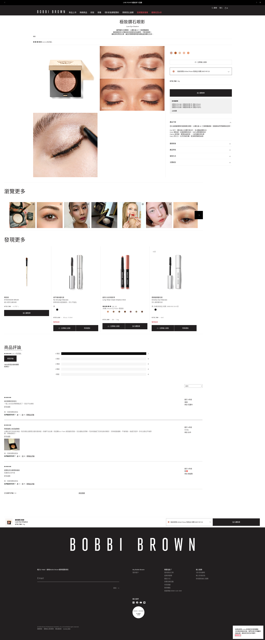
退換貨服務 (168, 575)
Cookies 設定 (66, 629)
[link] (226, 8)
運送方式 (167, 578)
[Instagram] (133, 602)
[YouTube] (141, 602)
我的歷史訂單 (169, 572)
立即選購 (174, 111)
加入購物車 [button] (201, 93)
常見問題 (167, 585)
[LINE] (144, 602)
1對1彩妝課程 (200, 572)
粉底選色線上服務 (202, 578)
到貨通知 (87, 328)
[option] (171, 53)
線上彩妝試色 (200, 575)
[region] (248, 632)
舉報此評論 (30, 415)
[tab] (13, 347)
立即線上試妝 (202, 62)
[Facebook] (137, 602)
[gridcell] (57, 310)
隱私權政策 (58, 629)
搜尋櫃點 (167, 588)
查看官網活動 (169, 581)
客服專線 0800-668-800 (173, 591)
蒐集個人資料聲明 (49, 629)
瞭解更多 (238, 635)
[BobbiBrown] (51, 12)
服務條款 (39, 629)
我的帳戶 (135, 572)
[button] (128, 12)
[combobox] (189, 522)
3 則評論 (48, 42)
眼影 (34, 36)
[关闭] (258, 631)
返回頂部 (82, 493)
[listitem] (26, 290)
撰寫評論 (10, 358)
